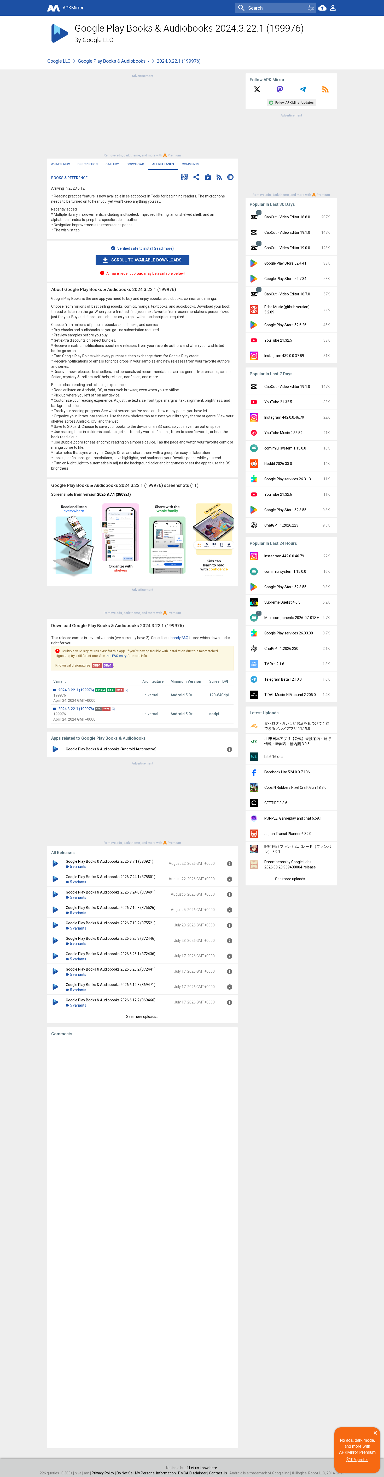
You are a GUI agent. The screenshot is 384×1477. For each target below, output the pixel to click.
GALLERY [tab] (112, 164)
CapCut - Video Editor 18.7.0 (287, 294)
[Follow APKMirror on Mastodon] (280, 91)
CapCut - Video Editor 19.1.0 (287, 232)
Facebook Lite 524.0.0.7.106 (287, 772)
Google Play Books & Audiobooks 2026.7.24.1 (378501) (110, 877)
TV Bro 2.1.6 (274, 664)
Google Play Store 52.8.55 (285, 510)
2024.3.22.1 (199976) (76, 690)
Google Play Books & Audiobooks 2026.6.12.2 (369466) (110, 1000)
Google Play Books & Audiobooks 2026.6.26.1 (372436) (110, 954)
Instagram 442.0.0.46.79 (284, 417)
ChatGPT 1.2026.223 (281, 525)
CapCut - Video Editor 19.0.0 (287, 248)
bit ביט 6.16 (273, 757)
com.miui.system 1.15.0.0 (285, 448)
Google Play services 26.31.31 (288, 479)
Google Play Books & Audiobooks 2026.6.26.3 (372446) (110, 938)
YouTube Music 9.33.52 (283, 433)
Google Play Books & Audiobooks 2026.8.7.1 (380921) (109, 861)
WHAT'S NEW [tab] (60, 164)
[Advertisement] (142, 115)
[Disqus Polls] (142, 1106)
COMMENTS (190, 164)
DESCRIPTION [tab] (88, 164)
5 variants (78, 867)
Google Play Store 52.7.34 (285, 279)
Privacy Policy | (104, 1473)
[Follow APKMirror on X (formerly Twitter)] (257, 91)
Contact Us (218, 1473)
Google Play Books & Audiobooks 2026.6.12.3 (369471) (110, 985)
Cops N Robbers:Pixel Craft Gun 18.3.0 (295, 787)
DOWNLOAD (135, 164)
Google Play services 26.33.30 (288, 633)
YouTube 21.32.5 (278, 340)
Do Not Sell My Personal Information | (147, 1473)
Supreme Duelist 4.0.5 (282, 602)
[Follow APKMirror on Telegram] (303, 91)
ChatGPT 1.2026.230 (281, 648)
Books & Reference (69, 178)
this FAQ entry (116, 656)
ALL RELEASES (163, 164)
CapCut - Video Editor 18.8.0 (287, 217)
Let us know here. (203, 1468)
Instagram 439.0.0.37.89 (284, 356)
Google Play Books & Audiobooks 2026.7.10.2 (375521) (110, 923)
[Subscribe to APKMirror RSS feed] (325, 91)
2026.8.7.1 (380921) (114, 494)
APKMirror (73, 7)
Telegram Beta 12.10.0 (283, 679)
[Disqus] (142, 1242)
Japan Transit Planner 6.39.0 (287, 834)
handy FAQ (179, 638)
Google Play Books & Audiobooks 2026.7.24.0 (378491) (110, 892)
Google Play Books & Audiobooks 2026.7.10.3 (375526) (110, 908)
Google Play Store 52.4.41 (285, 263)
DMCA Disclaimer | (193, 1473)
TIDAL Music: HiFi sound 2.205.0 (290, 695)
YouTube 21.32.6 (278, 494)
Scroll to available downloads (146, 260)
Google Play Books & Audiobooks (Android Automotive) (111, 749)
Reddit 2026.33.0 (278, 464)
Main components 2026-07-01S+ (291, 618)
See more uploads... (142, 1016)
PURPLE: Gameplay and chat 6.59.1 (293, 818)
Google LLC (98, 40)
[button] (184, 178)
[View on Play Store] (208, 178)
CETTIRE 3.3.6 (275, 803)
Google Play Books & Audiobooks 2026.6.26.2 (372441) (110, 969)
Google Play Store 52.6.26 (285, 325)
